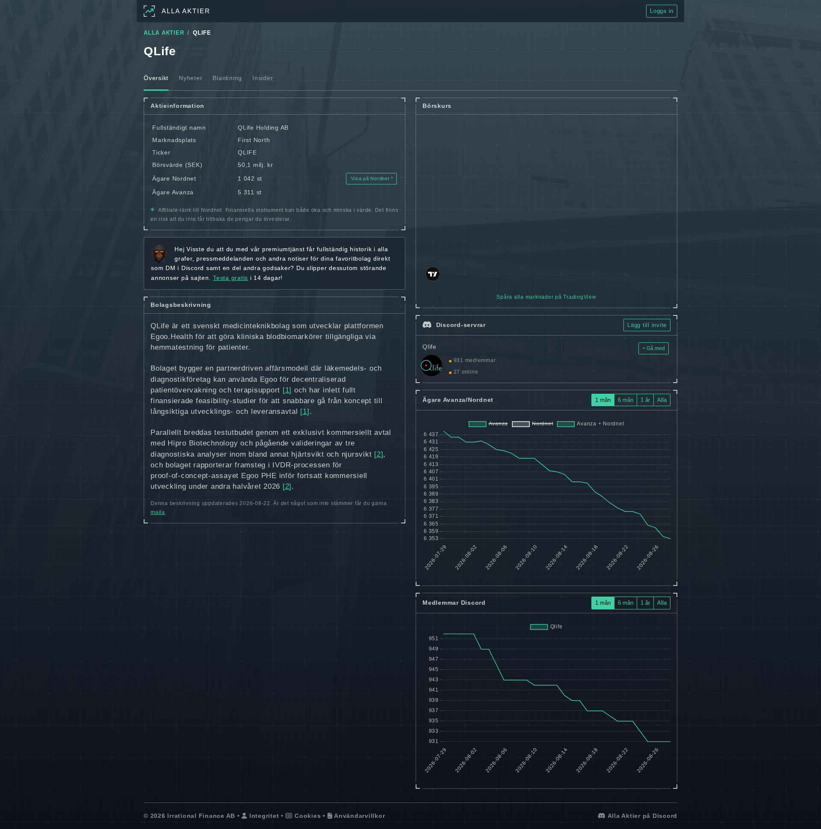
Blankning (227, 77)
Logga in (661, 11)
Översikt (156, 77)
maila (158, 512)
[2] (378, 454)
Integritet (263, 815)
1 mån (603, 400)
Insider (262, 77)
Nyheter (190, 77)
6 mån (625, 400)
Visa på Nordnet (370, 178)
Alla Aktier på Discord (641, 815)
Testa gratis (230, 277)
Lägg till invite (647, 325)
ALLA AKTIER (164, 33)
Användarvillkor (358, 815)
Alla (662, 400)
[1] (287, 390)
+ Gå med (653, 348)
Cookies (306, 815)
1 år (645, 400)
